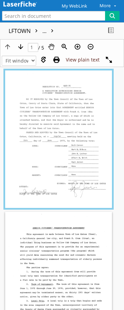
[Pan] (51, 47)
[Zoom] (64, 47)
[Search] (112, 16)
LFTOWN (28, 31)
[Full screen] (109, 60)
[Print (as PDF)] (56, 60)
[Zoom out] (90, 47)
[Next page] (21, 47)
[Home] (29, 4)
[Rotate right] (43, 60)
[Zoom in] (77, 47)
